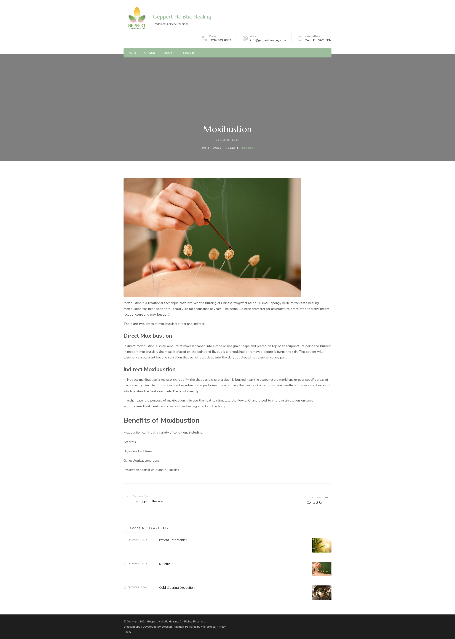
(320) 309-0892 (220, 40)
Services (189, 52)
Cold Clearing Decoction (177, 587)
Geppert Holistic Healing (182, 16)
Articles (150, 52)
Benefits (164, 564)
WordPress (208, 627)
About (168, 52)
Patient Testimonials (173, 540)
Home (132, 52)
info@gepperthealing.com (268, 40)
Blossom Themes (172, 627)
